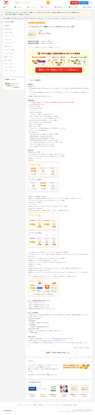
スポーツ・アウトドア (30, 18)
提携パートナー (47, 120)
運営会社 (75, 405)
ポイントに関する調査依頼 (54, 338)
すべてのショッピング (17, 18)
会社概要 (40, 405)
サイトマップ (28, 405)
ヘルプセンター (58, 405)
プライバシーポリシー (48, 405)
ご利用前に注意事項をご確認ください (58, 352)
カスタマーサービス (64, 342)
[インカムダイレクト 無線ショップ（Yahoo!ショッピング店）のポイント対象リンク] (32, 34)
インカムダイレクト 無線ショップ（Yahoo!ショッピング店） (51, 27)
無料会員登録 (75, 2)
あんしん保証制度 (39, 314)
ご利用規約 (34, 405)
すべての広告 (6, 18)
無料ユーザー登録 (17, 14)
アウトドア (40, 18)
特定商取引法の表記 (67, 405)
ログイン (84, 2)
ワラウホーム (21, 405)
